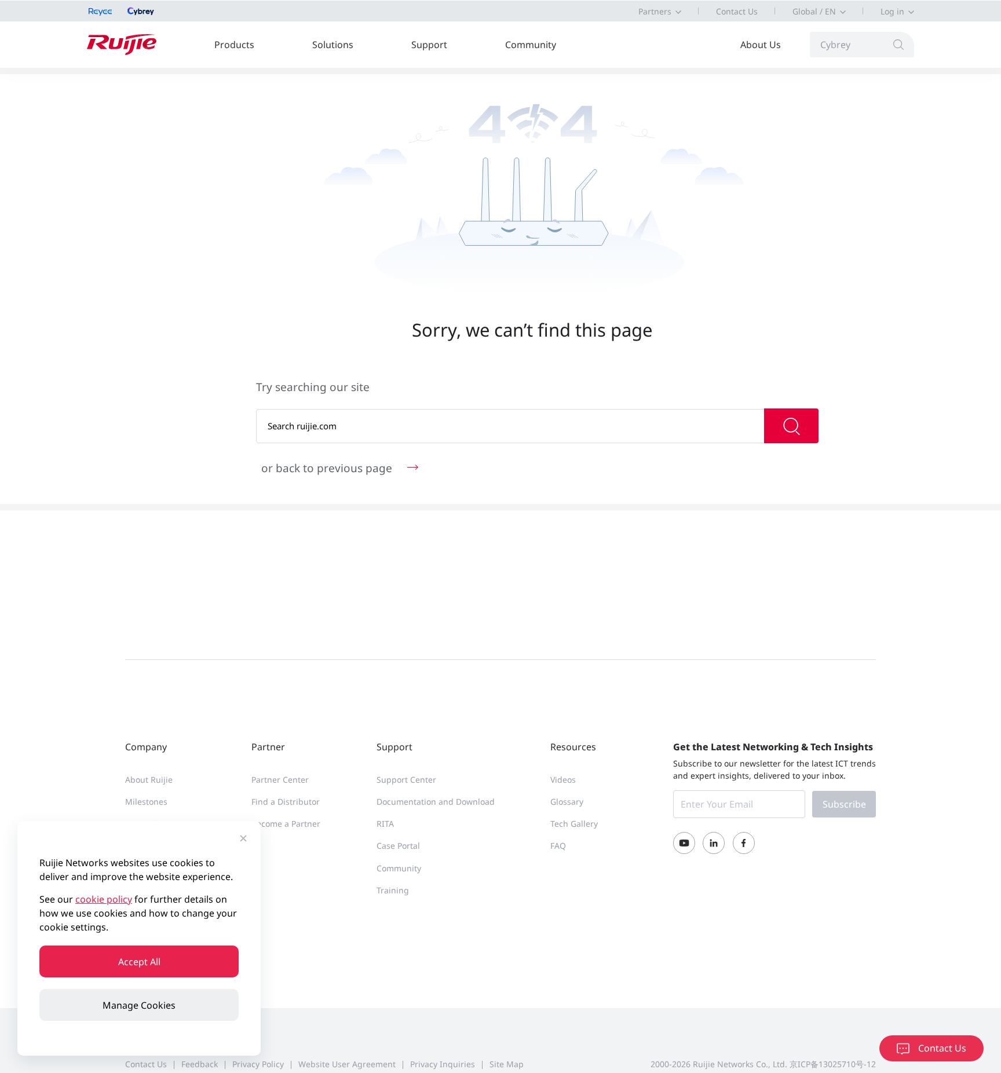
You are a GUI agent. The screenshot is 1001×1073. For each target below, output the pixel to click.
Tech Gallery (574, 823)
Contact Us (737, 11)
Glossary (566, 801)
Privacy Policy (258, 1064)
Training (393, 890)
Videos (563, 779)
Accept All (139, 961)
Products (234, 44)
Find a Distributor (285, 801)
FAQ (558, 845)
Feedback (199, 1064)
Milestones (146, 801)
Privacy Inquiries (442, 1064)
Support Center (406, 779)
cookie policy (103, 899)
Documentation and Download (436, 801)
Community (530, 44)
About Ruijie (149, 779)
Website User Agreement (347, 1064)
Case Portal (398, 845)
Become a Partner (285, 823)
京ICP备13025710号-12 (833, 1064)
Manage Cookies (139, 1005)
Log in (892, 11)
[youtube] (684, 843)
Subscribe (844, 804)
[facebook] (744, 843)
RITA (385, 823)
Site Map (506, 1064)
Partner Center (280, 779)
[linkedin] (714, 843)
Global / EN (814, 11)
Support (429, 44)
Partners (654, 11)
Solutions (332, 44)
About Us (760, 44)
